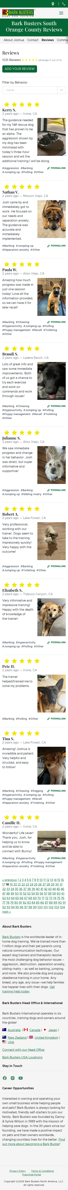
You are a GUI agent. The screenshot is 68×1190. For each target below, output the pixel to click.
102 (51, 907)
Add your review (20, 68)
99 (35, 907)
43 (50, 889)
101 (45, 907)
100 (40, 907)
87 (46, 902)
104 (62, 907)
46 (62, 889)
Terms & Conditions (42, 1171)
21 (19, 884)
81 (20, 902)
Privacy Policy (17, 1171)
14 (55, 880)
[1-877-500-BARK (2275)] (64, 4)
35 (16, 889)
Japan (52, 1030)
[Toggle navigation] (61, 13)
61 (62, 893)
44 (54, 889)
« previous (9, 880)
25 (35, 884)
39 (33, 889)
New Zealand (17, 1037)
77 (3, 902)
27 (44, 884)
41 (41, 889)
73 (50, 898)
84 (33, 902)
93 (8, 907)
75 (58, 898)
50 (17, 893)
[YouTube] (20, 1078)
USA (11, 1042)
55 (37, 893)
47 (3, 893)
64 (13, 898)
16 (62, 880)
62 (4, 898)
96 (21, 907)
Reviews (48, 40)
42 (45, 889)
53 (29, 893)
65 (17, 898)
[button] (61, 90)
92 (4, 907)
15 (58, 880)
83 (29, 902)
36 (20, 889)
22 (23, 884)
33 (8, 889)
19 (11, 884)
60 (59, 893)
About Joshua (14, 40)
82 (24, 902)
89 (55, 902)
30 (57, 884)
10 (41, 880)
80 (16, 902)
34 (12, 889)
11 (44, 880)
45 (58, 889)
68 (30, 898)
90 (60, 902)
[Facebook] (4, 1078)
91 (64, 902)
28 (48, 884)
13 (51, 880)
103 (56, 907)
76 (62, 898)
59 (54, 893)
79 (12, 902)
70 (39, 898)
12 (47, 880)
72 (46, 898)
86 (42, 902)
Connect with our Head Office (23, 1049)
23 (27, 884)
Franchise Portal (31, 1175)
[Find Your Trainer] (53, 4)
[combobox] (10, 90)
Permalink (58, 168)
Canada (34, 1030)
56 (41, 893)
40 (38, 889)
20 (15, 884)
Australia (14, 1030)
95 (17, 907)
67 (26, 898)
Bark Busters (11, 937)
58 (50, 893)
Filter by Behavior (14, 82)
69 (35, 898)
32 (4, 889)
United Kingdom (46, 1037)
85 (37, 902)
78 (7, 902)
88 (51, 902)
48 (8, 893)
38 (29, 889)
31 (61, 884)
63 (8, 898)
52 (24, 893)
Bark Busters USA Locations (22, 1057)
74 (54, 898)
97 (26, 907)
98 (30, 907)
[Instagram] (12, 1078)
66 (21, 898)
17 (3, 884)
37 (24, 889)
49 (12, 893)
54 (33, 893)
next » (6, 911)
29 (52, 884)
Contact (33, 40)
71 (43, 898)
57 (45, 893)
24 (31, 884)
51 (20, 893)
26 (40, 884)
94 (13, 907)
